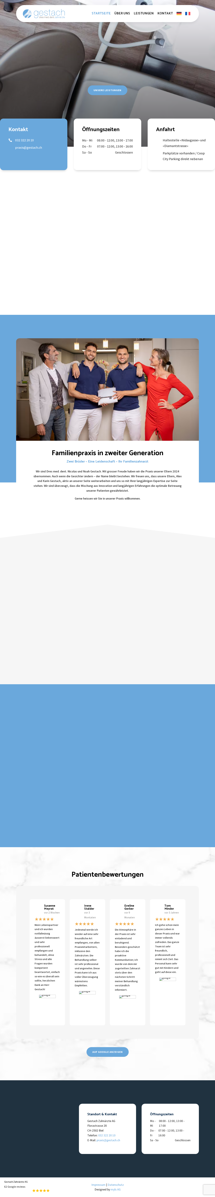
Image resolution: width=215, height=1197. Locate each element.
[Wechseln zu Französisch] (187, 13)
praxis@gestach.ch (108, 1140)
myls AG (116, 1189)
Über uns (122, 13)
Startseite (101, 13)
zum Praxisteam (130, 263)
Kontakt (165, 13)
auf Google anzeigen (107, 1052)
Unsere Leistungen (107, 90)
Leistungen (144, 13)
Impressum (98, 1185)
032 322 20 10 (106, 1135)
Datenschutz (116, 1185)
